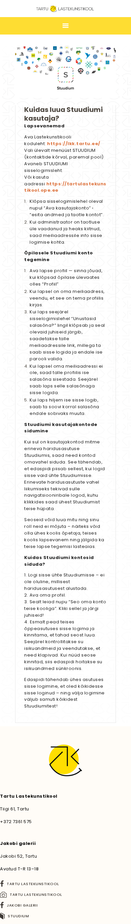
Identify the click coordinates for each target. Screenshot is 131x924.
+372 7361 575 (16, 821)
